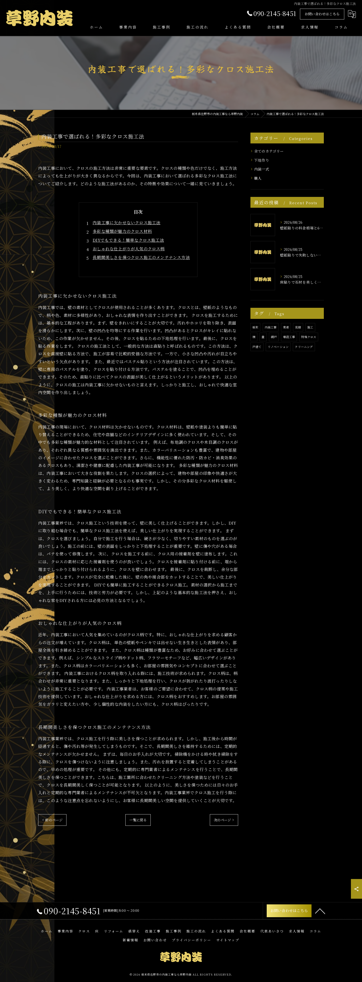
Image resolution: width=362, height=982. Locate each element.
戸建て (257, 347)
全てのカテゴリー (269, 151)
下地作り (261, 160)
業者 (286, 327)
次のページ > (224, 819)
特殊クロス (308, 337)
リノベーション (278, 347)
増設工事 (289, 337)
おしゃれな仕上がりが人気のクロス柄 (129, 249)
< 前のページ (52, 819)
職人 (258, 178)
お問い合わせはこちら (322, 13)
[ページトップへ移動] (320, 911)
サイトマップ (227, 939)
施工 (310, 327)
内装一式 (261, 169)
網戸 (274, 337)
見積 (298, 327)
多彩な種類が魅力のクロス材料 (122, 231)
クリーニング (304, 347)
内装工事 (271, 327)
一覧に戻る (138, 819)
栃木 (255, 327)
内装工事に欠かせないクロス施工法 (126, 222)
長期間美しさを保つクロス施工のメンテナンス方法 (141, 257)
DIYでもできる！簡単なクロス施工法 (128, 240)
